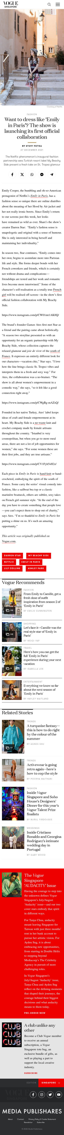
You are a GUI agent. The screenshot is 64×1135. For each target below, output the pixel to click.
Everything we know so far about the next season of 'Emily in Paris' (41, 689)
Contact (20, 1119)
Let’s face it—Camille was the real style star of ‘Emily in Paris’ (42, 631)
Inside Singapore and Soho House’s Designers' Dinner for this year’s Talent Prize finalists (43, 803)
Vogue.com (8, 541)
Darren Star (12, 555)
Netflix (9, 562)
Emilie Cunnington (39, 611)
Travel (28, 648)
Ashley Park (36, 568)
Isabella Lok (35, 669)
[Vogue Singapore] (10, 4)
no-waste (40, 423)
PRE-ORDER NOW (34, 1013)
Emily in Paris (30, 562)
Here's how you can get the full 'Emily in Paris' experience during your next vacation (42, 657)
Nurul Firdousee (42, 819)
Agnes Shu (37, 744)
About (10, 1119)
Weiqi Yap (33, 641)
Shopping (30, 624)
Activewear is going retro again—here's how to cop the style (42, 768)
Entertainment (33, 682)
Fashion (32, 114)
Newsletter (28, 1122)
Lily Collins (12, 568)
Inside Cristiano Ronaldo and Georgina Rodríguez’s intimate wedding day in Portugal (44, 841)
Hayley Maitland (38, 699)
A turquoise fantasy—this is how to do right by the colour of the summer (43, 732)
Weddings (33, 828)
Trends (31, 721)
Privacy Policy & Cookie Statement (42, 1119)
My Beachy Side (38, 555)
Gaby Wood (38, 855)
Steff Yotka (34, 146)
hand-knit (45, 473)
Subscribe (31, 1073)
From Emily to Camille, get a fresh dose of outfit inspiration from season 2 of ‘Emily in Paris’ (42, 599)
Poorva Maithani (41, 779)
